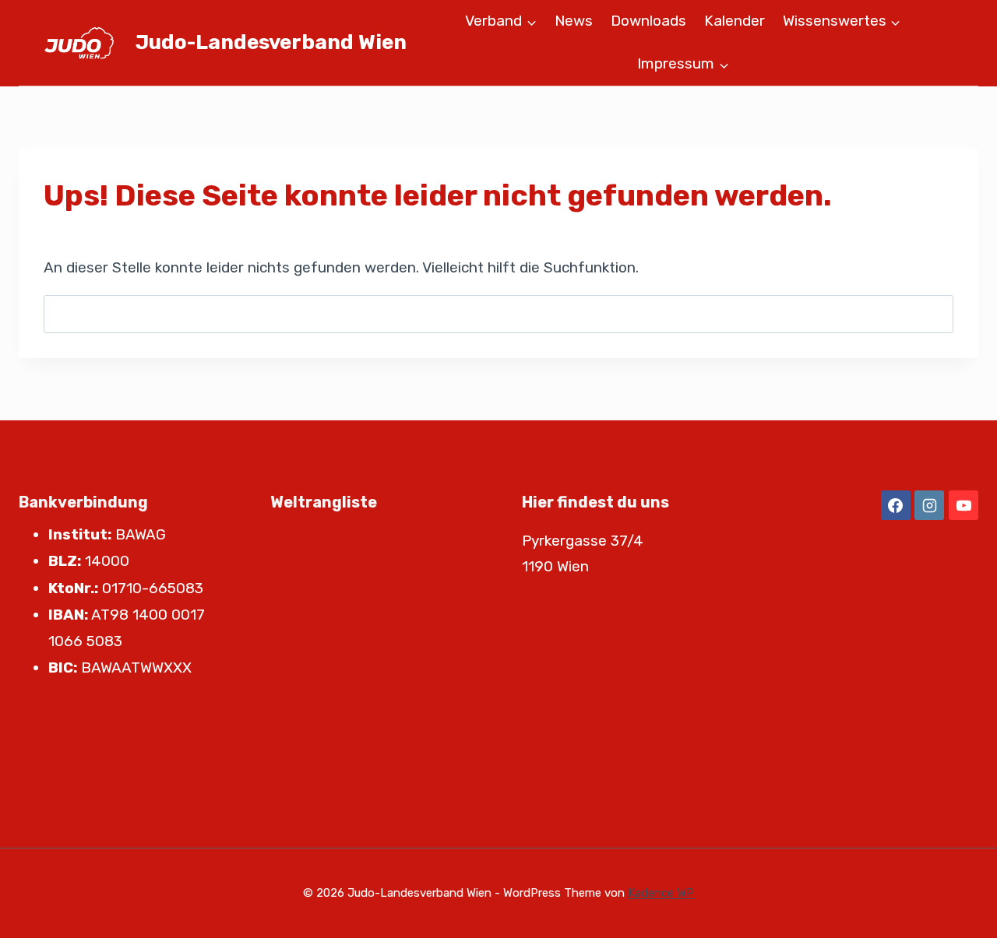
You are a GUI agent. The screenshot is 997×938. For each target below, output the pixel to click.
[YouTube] (963, 505)
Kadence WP (661, 893)
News (574, 21)
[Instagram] (929, 505)
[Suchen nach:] (498, 313)
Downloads (648, 21)
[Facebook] (896, 505)
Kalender (734, 21)
